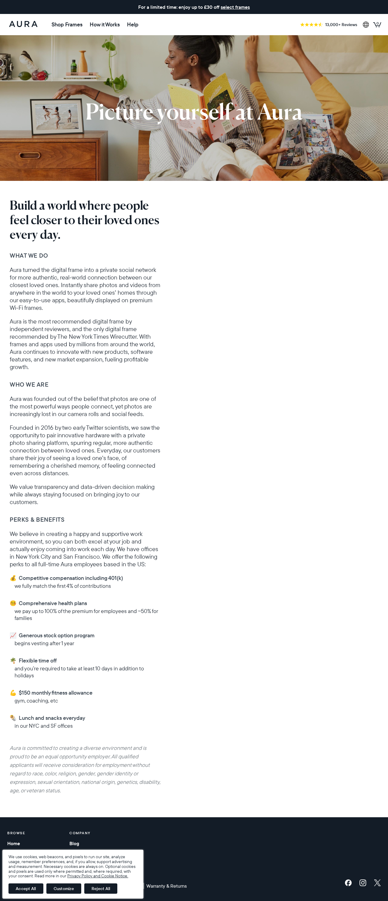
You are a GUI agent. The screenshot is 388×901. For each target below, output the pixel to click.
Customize (64, 888)
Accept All (26, 888)
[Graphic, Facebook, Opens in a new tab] (350, 882)
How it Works (105, 24)
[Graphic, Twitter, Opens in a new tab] (377, 882)
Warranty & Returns (166, 886)
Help (133, 24)
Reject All (101, 888)
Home (13, 843)
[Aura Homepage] (23, 24)
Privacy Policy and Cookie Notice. (97, 876)
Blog (74, 843)
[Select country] (366, 25)
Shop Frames (67, 24)
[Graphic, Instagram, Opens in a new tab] (364, 882)
